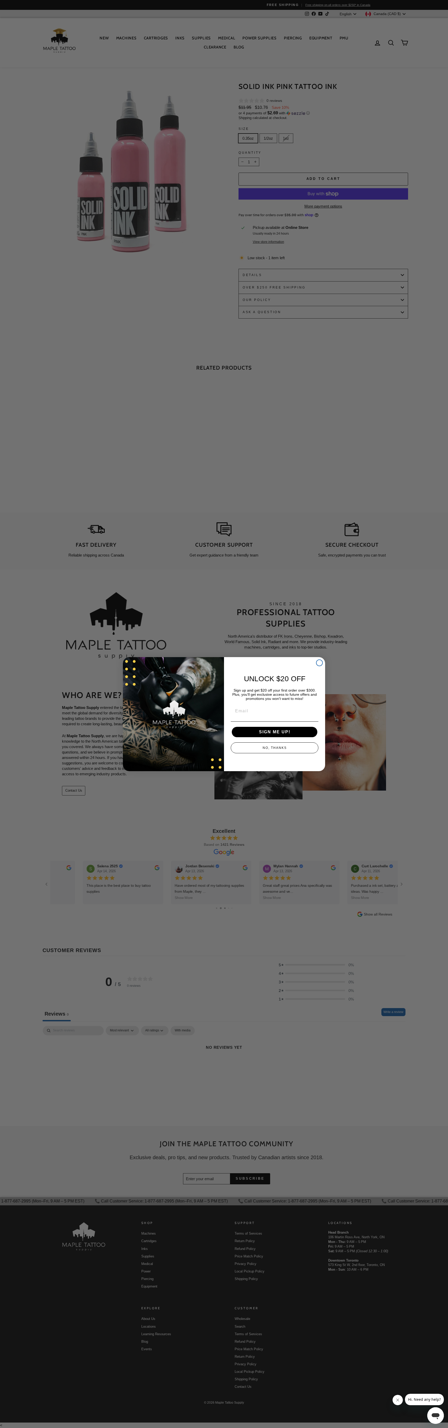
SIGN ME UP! (274, 732)
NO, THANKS (275, 748)
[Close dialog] (319, 663)
